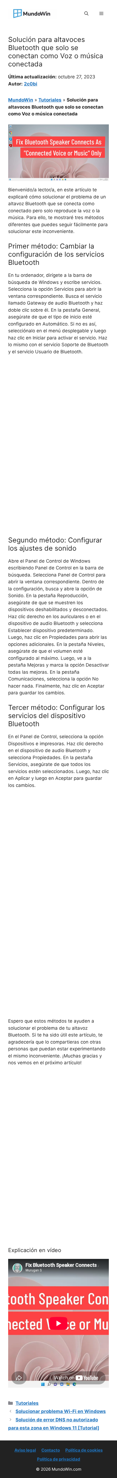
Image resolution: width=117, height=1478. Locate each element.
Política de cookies (84, 1450)
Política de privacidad (58, 1459)
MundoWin (20, 100)
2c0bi (30, 84)
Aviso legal (25, 1450)
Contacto (50, 1450)
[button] (86, 13)
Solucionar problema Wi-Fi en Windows (61, 1411)
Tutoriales (49, 100)
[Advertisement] (58, 420)
